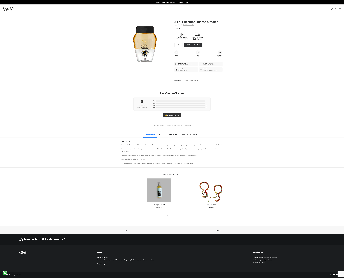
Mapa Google (101, 264)
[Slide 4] (173, 215)
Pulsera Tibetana (211, 204)
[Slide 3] (171, 215)
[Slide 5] (175, 215)
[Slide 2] (169, 215)
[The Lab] (8, 9)
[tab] (161, 135)
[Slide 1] (167, 215)
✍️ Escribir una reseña (172, 115)
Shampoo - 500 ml (159, 204)
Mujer (186, 80)
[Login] (331, 9)
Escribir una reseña (188, 25)
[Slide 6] (177, 215)
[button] (340, 9)
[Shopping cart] (334, 9)
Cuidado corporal (194, 80)
